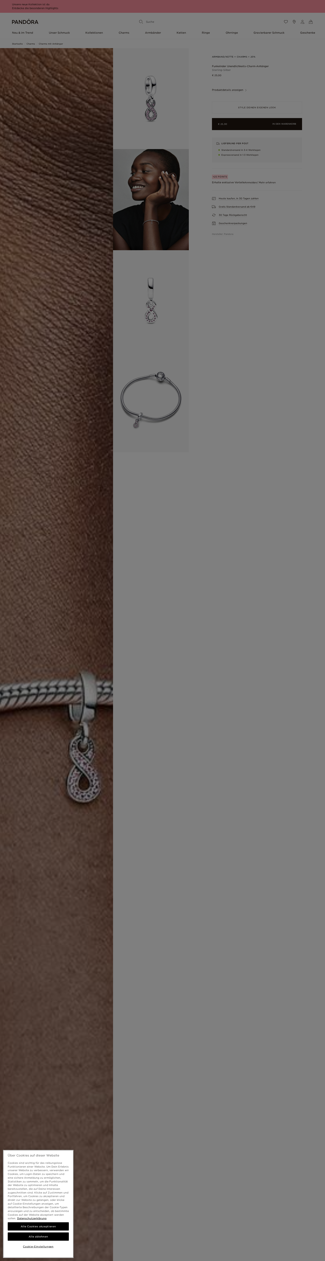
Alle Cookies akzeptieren (38, 1226)
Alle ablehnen (38, 1236)
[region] (38, 1204)
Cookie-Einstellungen (38, 1246)
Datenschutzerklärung (31, 1218)
